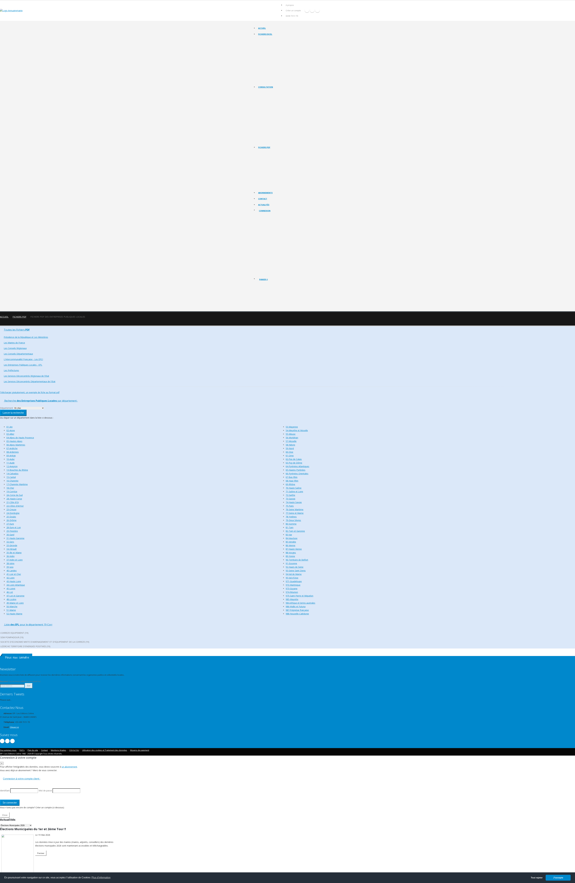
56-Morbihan (292, 437)
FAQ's (22, 750)
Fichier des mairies (266, 43)
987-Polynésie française (297, 610)
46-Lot (9, 592)
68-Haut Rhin (292, 480)
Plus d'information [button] (101, 877)
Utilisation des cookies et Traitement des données (104, 750)
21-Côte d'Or (12, 502)
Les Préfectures (264, 122)
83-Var (289, 534)
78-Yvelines (291, 516)
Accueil (262, 28)
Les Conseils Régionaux (267, 107)
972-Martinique (293, 585)
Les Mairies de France (267, 104)
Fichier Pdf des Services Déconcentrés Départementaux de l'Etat (284, 186)
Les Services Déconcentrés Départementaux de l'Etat (279, 130)
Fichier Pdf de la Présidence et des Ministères (276, 156)
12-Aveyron (12, 466)
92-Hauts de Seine (294, 567)
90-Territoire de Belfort (297, 559)
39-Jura (9, 567)
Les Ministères (264, 100)
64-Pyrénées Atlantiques (297, 466)
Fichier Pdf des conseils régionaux (272, 164)
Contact (262, 199)
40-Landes (11, 570)
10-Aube (10, 459)
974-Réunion (292, 592)
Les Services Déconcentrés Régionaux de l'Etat (277, 126)
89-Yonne (290, 556)
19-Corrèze (11, 491)
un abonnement (69, 766)
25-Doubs (11, 516)
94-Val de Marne (294, 574)
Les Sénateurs (264, 137)
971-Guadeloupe (294, 581)
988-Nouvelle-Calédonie (297, 613)
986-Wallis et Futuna (295, 606)
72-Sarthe (290, 495)
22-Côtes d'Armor (15, 505)
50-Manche (11, 606)
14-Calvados (12, 473)
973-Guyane (291, 588)
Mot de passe (267, 237)
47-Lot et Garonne (15, 595)
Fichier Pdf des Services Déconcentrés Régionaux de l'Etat (281, 183)
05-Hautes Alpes (14, 441)
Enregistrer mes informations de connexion (269, 248)
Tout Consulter (264, 92)
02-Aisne (10, 430)
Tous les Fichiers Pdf (266, 153)
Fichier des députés (266, 73)
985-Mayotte (292, 599)
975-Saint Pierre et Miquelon (299, 595)
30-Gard (10, 534)
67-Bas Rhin (291, 477)
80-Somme (291, 523)
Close (4, 815)
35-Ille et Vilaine (14, 552)
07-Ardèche (12, 448)
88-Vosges (291, 552)
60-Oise (289, 452)
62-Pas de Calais (294, 459)
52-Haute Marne (14, 613)
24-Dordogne (12, 513)
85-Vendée (291, 541)
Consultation (265, 87)
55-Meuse (290, 434)
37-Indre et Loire (14, 559)
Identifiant (265, 226)
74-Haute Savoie (294, 502)
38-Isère (10, 563)
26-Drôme (11, 520)
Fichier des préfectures (267, 62)
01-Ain (9, 426)
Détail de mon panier (272, 295)
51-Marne (11, 610)
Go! (28, 685)
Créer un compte (293, 10)
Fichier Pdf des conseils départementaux (275, 168)
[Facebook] (307, 10)
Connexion (264, 210)
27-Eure (10, 523)
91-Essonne (291, 563)
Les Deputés (263, 134)
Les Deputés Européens (268, 141)
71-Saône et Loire (294, 491)
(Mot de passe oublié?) (269, 234)
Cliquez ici (14, 727)
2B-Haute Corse (14, 498)
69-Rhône (290, 484)
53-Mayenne (292, 426)
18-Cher (10, 487)
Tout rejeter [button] (537, 877)
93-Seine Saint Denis (296, 570)
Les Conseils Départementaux (18, 353)
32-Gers (10, 541)
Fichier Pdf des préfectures (269, 179)
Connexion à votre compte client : (21, 778)
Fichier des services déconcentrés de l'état (275, 66)
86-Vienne (290, 545)
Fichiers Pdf (19, 316)
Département (6, 408)
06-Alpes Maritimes (15, 444)
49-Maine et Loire (15, 602)
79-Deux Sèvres (293, 520)
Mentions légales (58, 750)
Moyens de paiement (139, 750)
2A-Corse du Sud (14, 495)
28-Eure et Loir (13, 527)
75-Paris (290, 505)
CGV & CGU (74, 750)
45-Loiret (10, 588)
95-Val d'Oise (292, 577)
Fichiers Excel (265, 34)
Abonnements (265, 193)
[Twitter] (312, 10)
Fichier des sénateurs (267, 77)
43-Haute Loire (13, 581)
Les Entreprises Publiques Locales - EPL (274, 119)
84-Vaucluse (291, 538)
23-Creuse (11, 509)
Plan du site (33, 750)
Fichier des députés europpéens (271, 81)
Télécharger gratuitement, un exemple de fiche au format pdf (29, 392)
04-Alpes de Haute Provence (20, 437)
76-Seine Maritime (294, 509)
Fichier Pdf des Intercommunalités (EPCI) (274, 171)
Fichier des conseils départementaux (273, 51)
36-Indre (10, 556)
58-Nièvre (290, 444)
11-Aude (10, 462)
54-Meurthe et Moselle (297, 430)
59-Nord (290, 448)
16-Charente (12, 480)
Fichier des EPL (264, 58)
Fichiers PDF (264, 147)
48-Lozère (11, 599)
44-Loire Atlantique (15, 585)
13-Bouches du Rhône (17, 470)
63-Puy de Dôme (294, 462)
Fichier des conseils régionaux (270, 47)
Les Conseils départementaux (270, 111)
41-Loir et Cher (13, 574)
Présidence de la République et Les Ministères (26, 337)
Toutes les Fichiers (17, 329)
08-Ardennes (12, 452)
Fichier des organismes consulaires (272, 69)
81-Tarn (289, 527)
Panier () (263, 279)
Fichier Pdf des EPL (266, 175)
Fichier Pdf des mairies (267, 160)
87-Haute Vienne (294, 549)
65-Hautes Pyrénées (295, 470)
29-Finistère (12, 531)
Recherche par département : (41, 400)
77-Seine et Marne (295, 513)
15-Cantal (11, 477)
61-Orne (290, 455)
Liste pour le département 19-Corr (28, 624)
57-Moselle (291, 441)
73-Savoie (290, 498)
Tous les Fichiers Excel (267, 39)
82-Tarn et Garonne (295, 531)
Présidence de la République (270, 96)
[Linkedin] (317, 10)
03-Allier (10, 434)
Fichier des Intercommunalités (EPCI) (273, 54)
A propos (290, 5)
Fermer (40, 853)
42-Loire (10, 577)
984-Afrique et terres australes (300, 602)
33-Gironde (11, 545)
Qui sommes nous (8, 750)
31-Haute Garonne (15, 538)
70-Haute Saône (293, 487)
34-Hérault (11, 549)
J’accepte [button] (558, 877)
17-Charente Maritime (17, 484)
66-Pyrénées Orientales (297, 473)
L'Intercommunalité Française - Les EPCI (274, 115)
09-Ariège (11, 455)
